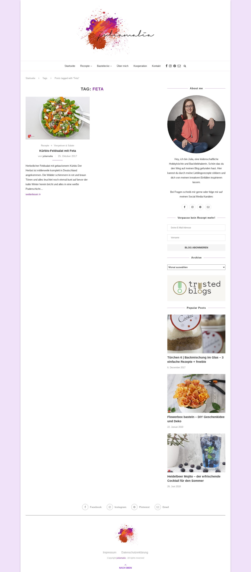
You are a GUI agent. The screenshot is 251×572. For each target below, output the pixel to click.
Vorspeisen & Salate (64, 145)
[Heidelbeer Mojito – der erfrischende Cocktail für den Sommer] (196, 453)
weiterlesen (32, 194)
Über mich (122, 65)
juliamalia (48, 156)
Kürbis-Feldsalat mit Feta (57, 150)
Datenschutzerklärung (134, 552)
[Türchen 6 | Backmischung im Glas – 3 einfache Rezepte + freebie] (196, 334)
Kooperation (140, 65)
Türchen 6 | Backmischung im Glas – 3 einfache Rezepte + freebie (195, 359)
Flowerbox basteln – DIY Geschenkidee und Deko (196, 419)
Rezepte (85, 65)
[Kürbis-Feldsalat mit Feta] (58, 118)
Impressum (109, 552)
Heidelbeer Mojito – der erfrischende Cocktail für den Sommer (193, 478)
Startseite (70, 65)
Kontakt (156, 65)
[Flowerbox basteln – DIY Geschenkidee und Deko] (196, 393)
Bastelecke (103, 65)
